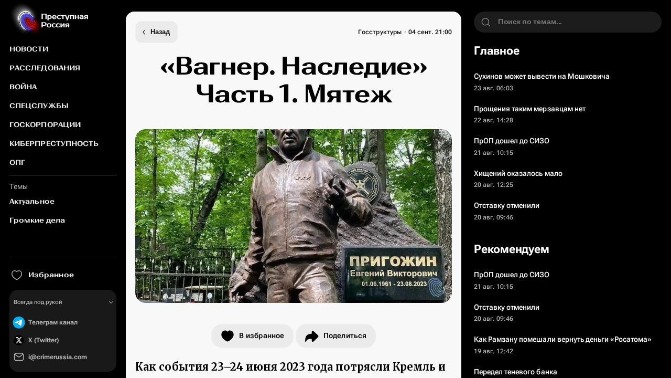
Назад (160, 32)
